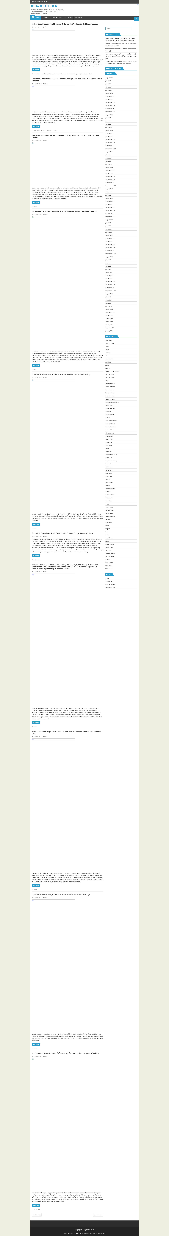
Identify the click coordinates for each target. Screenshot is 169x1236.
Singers (107, 529)
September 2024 (110, 149)
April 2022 (108, 232)
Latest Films (109, 467)
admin (45, 27)
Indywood (108, 451)
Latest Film (108, 464)
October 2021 (109, 250)
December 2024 (110, 139)
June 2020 (108, 300)
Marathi (107, 479)
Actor (107, 346)
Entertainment (109, 414)
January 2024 (109, 173)
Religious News (110, 516)
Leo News (108, 476)
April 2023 (108, 195)
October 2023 (109, 183)
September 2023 (110, 186)
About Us (46, 18)
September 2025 (110, 112)
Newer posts (97, 1215)
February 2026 (109, 96)
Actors (107, 349)
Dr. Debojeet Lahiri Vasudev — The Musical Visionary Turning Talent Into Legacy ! (64, 211)
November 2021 (110, 247)
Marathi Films (37, 1209)
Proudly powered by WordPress (73, 1233)
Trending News (110, 553)
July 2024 (108, 155)
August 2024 (109, 152)
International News (111, 454)
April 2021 (108, 269)
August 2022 (109, 220)
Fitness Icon (109, 436)
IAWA (107, 448)
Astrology (108, 362)
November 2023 (110, 179)
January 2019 (109, 325)
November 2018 (110, 328)
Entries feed (109, 581)
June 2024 (108, 158)
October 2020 (109, 287)
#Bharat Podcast (59, 74)
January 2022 (109, 241)
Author (107, 365)
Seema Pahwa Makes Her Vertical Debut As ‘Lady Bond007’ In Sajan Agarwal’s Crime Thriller (65, 136)
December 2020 (110, 281)
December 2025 (110, 102)
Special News (109, 538)
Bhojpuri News (109, 377)
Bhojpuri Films (109, 374)
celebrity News (110, 399)
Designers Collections (112, 402)
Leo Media (108, 473)
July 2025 (108, 118)
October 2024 (109, 145)
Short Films (108, 522)
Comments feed (110, 584)
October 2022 (109, 213)
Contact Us (68, 18)
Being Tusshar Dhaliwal (112, 371)
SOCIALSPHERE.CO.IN (44, 6)
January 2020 (109, 315)
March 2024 (109, 167)
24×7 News (108, 340)
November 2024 (110, 142)
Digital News (109, 405)
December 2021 (110, 244)
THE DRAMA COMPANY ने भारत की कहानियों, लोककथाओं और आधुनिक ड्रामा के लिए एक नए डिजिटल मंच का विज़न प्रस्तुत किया (120, 56)
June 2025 (108, 121)
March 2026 (109, 93)
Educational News (110, 408)
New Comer (109, 498)
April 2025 (108, 127)
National (107, 491)
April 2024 (108, 164)
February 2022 (109, 238)
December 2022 (110, 207)
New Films (108, 501)
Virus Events (109, 562)
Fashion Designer (110, 427)
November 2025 (110, 105)
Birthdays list (56, 18)
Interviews (108, 458)
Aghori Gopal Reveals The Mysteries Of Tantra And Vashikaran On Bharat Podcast (65, 24)
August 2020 (109, 294)
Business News (37, 560)
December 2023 (110, 176)
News (35, 369)
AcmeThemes (102, 1233)
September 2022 (110, 216)
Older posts (37, 1215)
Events (107, 417)
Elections (108, 411)
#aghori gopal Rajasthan (48, 74)
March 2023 (109, 198)
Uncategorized (109, 556)
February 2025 (109, 133)
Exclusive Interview (111, 420)
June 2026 (108, 84)
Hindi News (108, 445)
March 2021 (109, 272)
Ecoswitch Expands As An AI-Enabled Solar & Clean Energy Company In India (62, 533)
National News (109, 495)
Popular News (109, 510)
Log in (107, 578)
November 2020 (110, 284)
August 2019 (109, 318)
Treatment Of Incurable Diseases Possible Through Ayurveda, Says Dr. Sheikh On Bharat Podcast (67, 80)
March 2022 (109, 235)
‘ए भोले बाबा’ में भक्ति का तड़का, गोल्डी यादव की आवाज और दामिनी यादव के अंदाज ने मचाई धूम (61, 374)
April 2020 (108, 306)
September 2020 (110, 291)
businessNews (109, 393)
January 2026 (109, 99)
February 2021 (109, 275)
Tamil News (109, 547)
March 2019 (109, 321)
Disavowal (78, 18)
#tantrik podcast (87, 74)
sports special (109, 544)
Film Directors (109, 433)
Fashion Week (109, 430)
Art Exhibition (109, 359)
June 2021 (108, 263)
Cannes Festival (110, 396)
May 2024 (108, 161)
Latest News (37, 74)
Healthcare (108, 442)
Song (106, 532)
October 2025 (109, 108)
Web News (108, 566)
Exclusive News (110, 424)
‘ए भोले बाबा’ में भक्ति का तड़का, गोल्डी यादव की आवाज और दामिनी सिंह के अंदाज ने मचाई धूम (61, 895)
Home (38, 18)
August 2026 (109, 78)
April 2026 (108, 90)
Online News (109, 507)
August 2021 (109, 257)
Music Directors (110, 488)
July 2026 (108, 81)
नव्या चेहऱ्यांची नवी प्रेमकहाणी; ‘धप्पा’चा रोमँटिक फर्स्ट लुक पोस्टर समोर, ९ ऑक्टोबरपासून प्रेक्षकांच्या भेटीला (65, 1053)
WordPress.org (110, 587)
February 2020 (109, 312)
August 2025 (109, 115)
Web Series (108, 569)
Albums (35, 528)
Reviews (108, 519)
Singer (107, 525)
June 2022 (108, 226)
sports (107, 541)
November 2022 (110, 210)
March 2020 (109, 309)
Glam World (108, 439)
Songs (107, 535)
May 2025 (108, 124)
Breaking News (110, 383)
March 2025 (109, 130)
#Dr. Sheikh (54, 130)
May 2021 (108, 266)
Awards (35, 727)
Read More (36, 69)
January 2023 (109, 204)
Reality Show (109, 513)
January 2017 (109, 331)
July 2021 (108, 260)
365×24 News (109, 343)
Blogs (107, 380)
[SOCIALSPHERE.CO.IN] (32, 17)
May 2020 (108, 303)
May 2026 (108, 87)
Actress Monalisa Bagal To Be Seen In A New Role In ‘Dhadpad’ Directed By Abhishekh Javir (66, 733)
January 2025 (109, 136)
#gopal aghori (79, 74)
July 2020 (108, 297)
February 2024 (109, 170)
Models (107, 485)
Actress (35, 206)
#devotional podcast (69, 74)
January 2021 (109, 278)
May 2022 (108, 229)
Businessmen (109, 390)
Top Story (108, 550)
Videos (107, 559)
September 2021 (110, 254)
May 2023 (108, 192)
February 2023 (109, 201)
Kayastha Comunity (111, 461)
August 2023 (109, 189)
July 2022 (108, 223)
